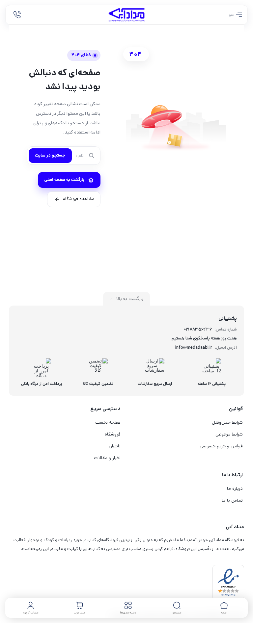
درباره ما (235, 488)
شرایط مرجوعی (229, 434)
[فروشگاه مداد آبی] (126, 15)
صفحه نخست (108, 422)
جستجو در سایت (50, 155)
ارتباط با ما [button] (232, 474)
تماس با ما (232, 500)
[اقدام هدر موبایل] (17, 15)
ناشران (115, 446)
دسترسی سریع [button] (105, 408)
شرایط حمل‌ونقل (227, 422)
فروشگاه (113, 434)
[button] (176, 608)
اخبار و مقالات (107, 458)
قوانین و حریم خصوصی (221, 446)
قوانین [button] (236, 408)
